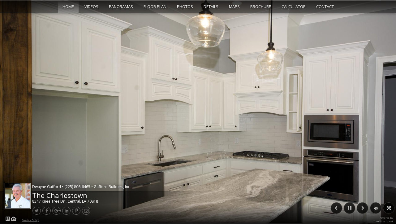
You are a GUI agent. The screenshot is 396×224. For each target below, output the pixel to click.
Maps (234, 6)
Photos (185, 6)
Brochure (260, 6)
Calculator (294, 6)
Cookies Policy (30, 220)
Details (211, 6)
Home (68, 6)
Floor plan (155, 6)
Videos (91, 6)
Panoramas (121, 6)
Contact (325, 6)
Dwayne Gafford (81, 186)
